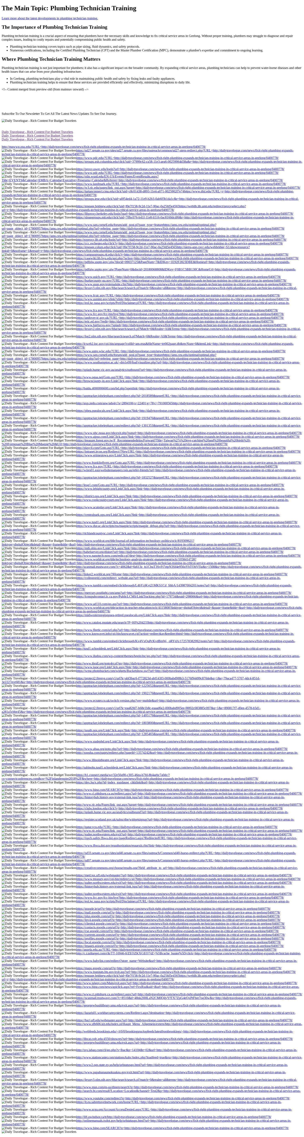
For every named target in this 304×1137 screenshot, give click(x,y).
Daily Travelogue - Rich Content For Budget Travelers (37, 132)
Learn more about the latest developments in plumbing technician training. (50, 18)
